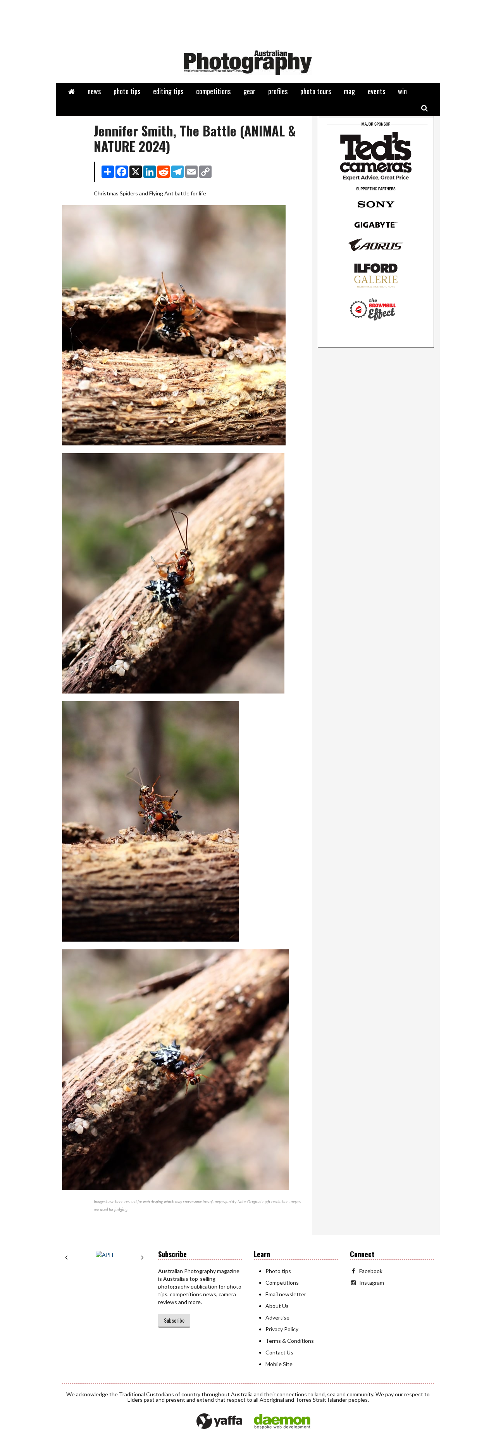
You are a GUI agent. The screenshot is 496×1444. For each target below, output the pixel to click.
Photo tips (278, 1271)
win (402, 91)
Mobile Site (279, 1364)
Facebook (370, 1271)
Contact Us (279, 1352)
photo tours (315, 91)
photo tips (127, 91)
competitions (213, 91)
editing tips (168, 91)
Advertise (277, 1317)
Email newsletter (285, 1294)
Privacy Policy (281, 1329)
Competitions (282, 1282)
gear (249, 91)
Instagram (371, 1282)
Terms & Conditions (289, 1340)
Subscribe (174, 1320)
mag (349, 91)
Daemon (282, 1421)
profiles (278, 91)
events (376, 91)
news (94, 91)
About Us (277, 1306)
